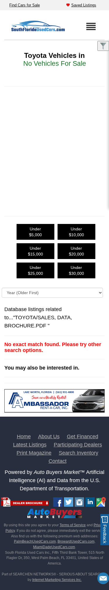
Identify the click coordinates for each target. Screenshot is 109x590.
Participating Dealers (78, 445)
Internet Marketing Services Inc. (57, 580)
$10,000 (76, 232)
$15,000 (35, 251)
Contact (58, 461)
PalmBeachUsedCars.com (35, 541)
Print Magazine (34, 453)
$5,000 (35, 232)
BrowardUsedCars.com (76, 541)
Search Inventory (78, 453)
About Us (49, 436)
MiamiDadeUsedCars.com (54, 547)
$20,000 (76, 251)
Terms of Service (73, 525)
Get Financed (82, 436)
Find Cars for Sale (24, 5)
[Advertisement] (54, 147)
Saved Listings (83, 5)
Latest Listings (30, 445)
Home (24, 436)
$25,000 (35, 270)
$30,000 (76, 270)
